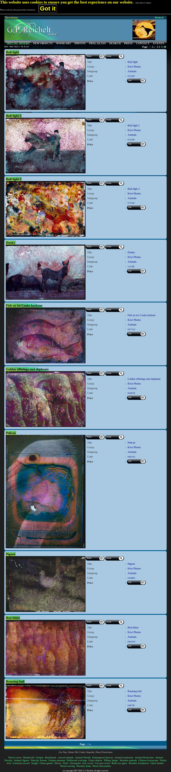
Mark (89, 56)
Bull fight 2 (134, 125)
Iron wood (87, 763)
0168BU (131, 578)
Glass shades (157, 763)
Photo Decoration (102, 766)
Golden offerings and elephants (144, 378)
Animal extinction (124, 757)
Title (89, 62)
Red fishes (133, 627)
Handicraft (28, 757)
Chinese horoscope (148, 760)
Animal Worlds (83, 757)
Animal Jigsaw (21, 760)
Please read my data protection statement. (18, 10)
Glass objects (95, 760)
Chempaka (75, 763)
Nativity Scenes (39, 760)
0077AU (131, 329)
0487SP (131, 705)
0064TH (131, 641)
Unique (39, 757)
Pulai (65, 763)
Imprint (91, 752)
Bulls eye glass (119, 763)
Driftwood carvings (77, 760)
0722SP (131, 76)
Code (90, 76)
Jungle (34, 763)
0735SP (131, 203)
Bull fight (133, 62)
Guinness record (21, 763)
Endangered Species (102, 757)
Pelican (131, 442)
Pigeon (131, 563)
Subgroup (92, 71)
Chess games (46, 763)
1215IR (131, 266)
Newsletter (11, 17)
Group (90, 66)
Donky (131, 252)
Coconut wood (102, 763)
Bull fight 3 (134, 188)
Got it (48, 8)
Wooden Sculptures (139, 763)
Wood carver (15, 757)
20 (165, 47)
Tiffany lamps (111, 760)
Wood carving (67, 766)
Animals (132, 71)
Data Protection (104, 752)
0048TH (131, 393)
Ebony (58, 763)
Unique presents (56, 760)
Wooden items (83, 766)
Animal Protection (144, 757)
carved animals (65, 757)
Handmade (50, 757)
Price (90, 81)
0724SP (131, 139)
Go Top (63, 752)
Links (82, 752)
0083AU (131, 457)
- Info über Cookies (142, 3)
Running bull (134, 691)
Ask (129, 80)
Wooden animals (128, 760)
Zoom (108, 56)
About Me (73, 752)
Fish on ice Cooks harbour (141, 315)
